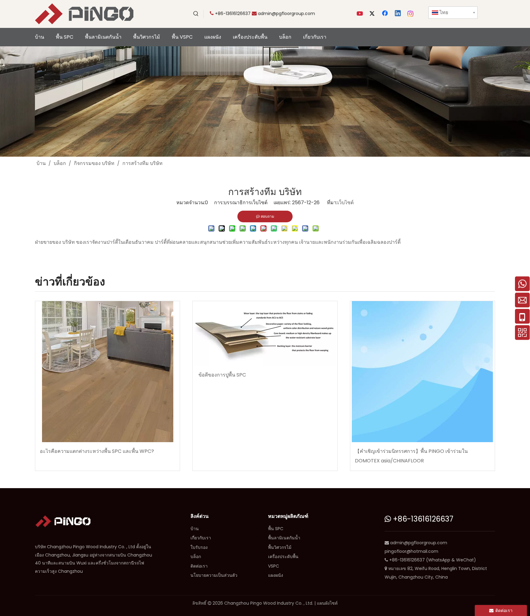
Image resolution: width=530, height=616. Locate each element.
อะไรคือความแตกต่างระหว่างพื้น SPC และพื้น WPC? (97, 451)
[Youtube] (360, 14)
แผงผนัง (275, 575)
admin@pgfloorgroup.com (286, 13)
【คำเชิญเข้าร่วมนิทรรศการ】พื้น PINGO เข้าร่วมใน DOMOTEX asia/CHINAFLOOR (411, 456)
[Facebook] (385, 14)
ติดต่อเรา (199, 566)
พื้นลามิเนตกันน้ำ (284, 538)
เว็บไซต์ (345, 202)
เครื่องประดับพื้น (283, 556)
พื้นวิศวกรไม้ (279, 547)
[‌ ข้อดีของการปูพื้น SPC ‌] (265, 333)
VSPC (273, 566)
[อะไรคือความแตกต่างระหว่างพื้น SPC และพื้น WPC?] (107, 371)
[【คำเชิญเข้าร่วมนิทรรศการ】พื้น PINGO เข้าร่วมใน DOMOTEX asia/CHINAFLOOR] (422, 371)
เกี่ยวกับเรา (200, 538)
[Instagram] (411, 14)
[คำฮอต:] (196, 14)
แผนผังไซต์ (327, 603)
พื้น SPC (275, 529)
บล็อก (195, 556)
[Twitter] (373, 14)
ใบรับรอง (199, 547)
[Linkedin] (398, 14)
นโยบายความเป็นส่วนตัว (213, 575)
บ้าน (194, 529)
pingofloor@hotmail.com (411, 551)
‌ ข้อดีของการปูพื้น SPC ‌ (222, 374)
